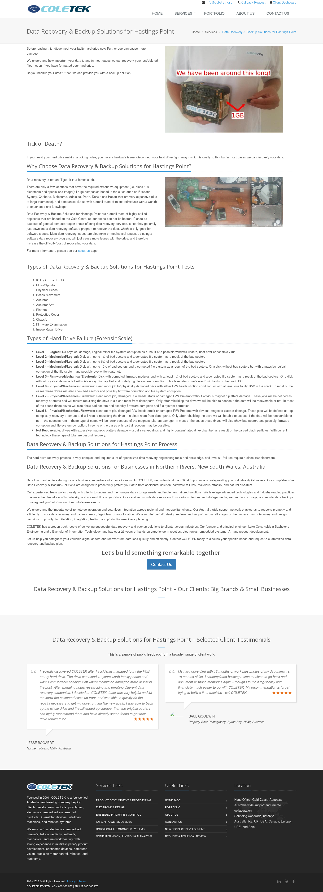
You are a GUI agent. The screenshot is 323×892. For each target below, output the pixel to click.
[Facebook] (293, 881)
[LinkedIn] (279, 881)
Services (183, 13)
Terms (82, 881)
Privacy (71, 881)
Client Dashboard (284, 2)
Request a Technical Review (185, 836)
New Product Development (185, 829)
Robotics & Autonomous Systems (120, 829)
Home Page (172, 800)
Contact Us (277, 13)
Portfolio (214, 13)
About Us (245, 13)
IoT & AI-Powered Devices (114, 821)
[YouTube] (286, 881)
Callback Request (253, 2)
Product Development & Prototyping (123, 800)
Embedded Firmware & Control (118, 814)
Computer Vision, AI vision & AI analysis (124, 836)
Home (157, 13)
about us (84, 250)
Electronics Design (110, 807)
